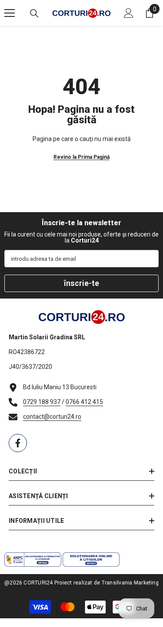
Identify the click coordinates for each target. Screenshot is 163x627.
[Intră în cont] (128, 13)
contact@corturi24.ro (52, 416)
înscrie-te (81, 283)
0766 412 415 (84, 401)
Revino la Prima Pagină (81, 157)
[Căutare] (34, 13)
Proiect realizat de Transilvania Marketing (106, 583)
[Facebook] (18, 443)
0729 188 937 (41, 401)
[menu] (9, 13)
